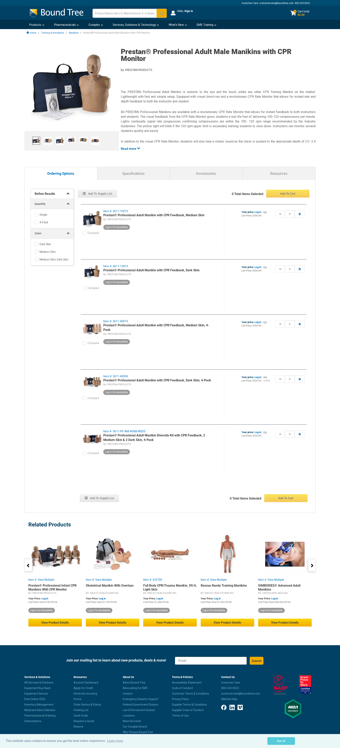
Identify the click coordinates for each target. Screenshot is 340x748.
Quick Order (81, 715)
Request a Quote (84, 721)
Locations (129, 715)
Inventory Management (39, 704)
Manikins (74, 32)
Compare (93, 233)
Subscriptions (32, 721)
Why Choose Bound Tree (138, 732)
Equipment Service (36, 693)
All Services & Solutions (38, 682)
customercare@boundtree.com (276, 3)
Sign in (188, 11)
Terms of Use (180, 715)
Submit (256, 660)
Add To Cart (287, 193)
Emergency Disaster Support (140, 699)
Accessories (206, 173)
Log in (258, 212)
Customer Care (230, 682)
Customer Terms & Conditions (190, 693)
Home (33, 32)
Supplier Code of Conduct (188, 710)
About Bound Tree (134, 682)
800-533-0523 (230, 688)
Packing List (81, 710)
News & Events (132, 721)
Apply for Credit (83, 688)
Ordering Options (60, 173)
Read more (129, 149)
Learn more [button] (115, 740)
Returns (78, 726)
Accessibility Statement (186, 682)
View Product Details (55, 622)
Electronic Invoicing (85, 693)
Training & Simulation (52, 32)
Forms (77, 699)
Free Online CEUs (34, 699)
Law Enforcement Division (139, 710)
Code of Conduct (182, 688)
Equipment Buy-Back (37, 688)
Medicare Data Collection (39, 710)
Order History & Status (87, 704)
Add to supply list (99, 193)
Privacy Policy (180, 699)
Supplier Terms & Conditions (189, 704)
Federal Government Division (140, 704)
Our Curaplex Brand (135, 726)
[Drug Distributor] (280, 685)
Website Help (229, 699)
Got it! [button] (281, 740)
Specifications (133, 173)
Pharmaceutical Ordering (39, 715)
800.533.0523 (302, 3)
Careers (128, 693)
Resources (278, 173)
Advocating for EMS (135, 688)
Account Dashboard (86, 682)
